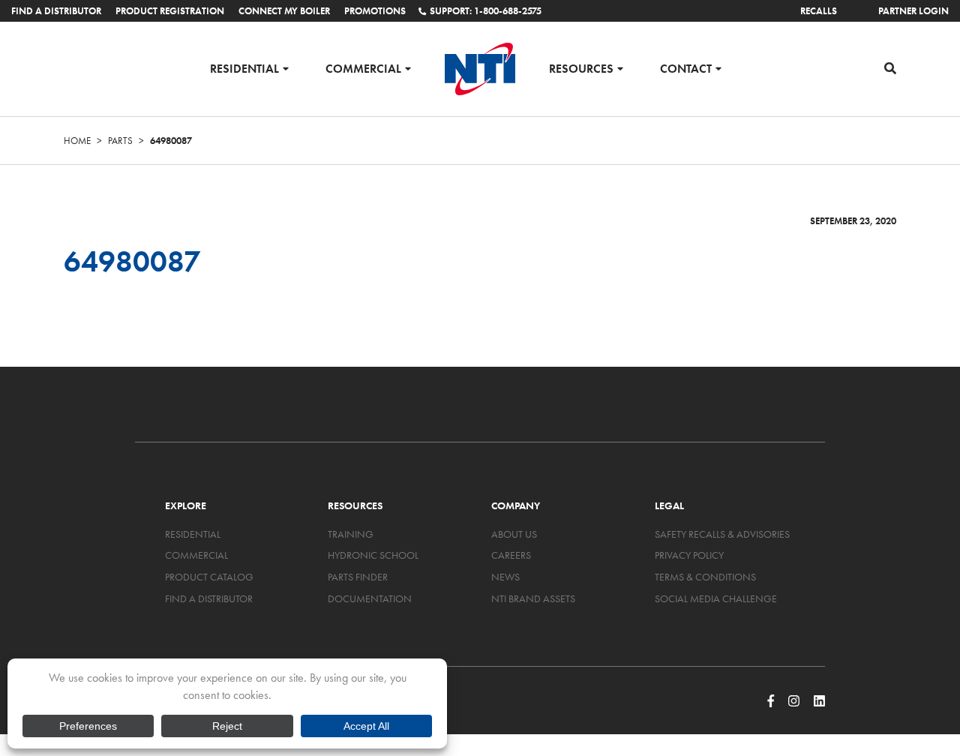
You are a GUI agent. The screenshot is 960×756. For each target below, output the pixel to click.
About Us (514, 534)
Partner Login (913, 10)
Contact (686, 68)
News (505, 577)
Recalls (818, 10)
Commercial (363, 68)
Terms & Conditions (705, 577)
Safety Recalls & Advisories (722, 534)
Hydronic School (373, 555)
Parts (120, 140)
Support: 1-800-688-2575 (486, 10)
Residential (244, 68)
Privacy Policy (689, 555)
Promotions (375, 10)
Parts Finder (358, 577)
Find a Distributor (56, 10)
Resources (581, 68)
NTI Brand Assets (533, 598)
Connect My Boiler (284, 10)
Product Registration (170, 10)
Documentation (370, 598)
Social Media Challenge (716, 598)
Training (351, 534)
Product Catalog (209, 577)
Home (77, 140)
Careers (511, 555)
